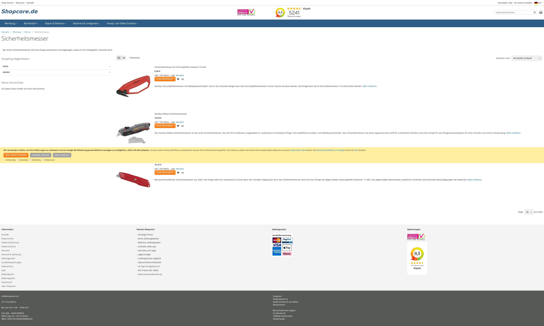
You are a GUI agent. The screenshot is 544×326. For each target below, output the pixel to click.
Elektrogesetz (7, 274)
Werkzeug (17, 32)
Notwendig (10, 160)
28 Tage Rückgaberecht (149, 266)
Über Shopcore (8, 286)
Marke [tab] (6, 72)
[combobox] (516, 12)
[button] (538, 2)
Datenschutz (7, 266)
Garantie (5, 250)
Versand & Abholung (11, 254)
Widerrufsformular (10, 242)
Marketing (36, 160)
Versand (180, 75)
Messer (28, 32)
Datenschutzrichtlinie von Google (330, 150)
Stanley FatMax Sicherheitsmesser (171, 113)
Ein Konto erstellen (523, 2)
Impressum (6, 282)
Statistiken (23, 160)
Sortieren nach (503, 58)
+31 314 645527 (8, 302)
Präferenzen (49, 160)
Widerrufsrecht (8, 246)
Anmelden (503, 2)
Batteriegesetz (8, 278)
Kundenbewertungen (11, 262)
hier (356, 150)
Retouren (20, 2)
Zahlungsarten (8, 258)
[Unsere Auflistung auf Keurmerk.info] (246, 14)
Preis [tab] (5, 66)
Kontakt (30, 2)
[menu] (272, 23)
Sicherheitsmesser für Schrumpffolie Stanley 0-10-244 (180, 67)
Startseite (5, 32)
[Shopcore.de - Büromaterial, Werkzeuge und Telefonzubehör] (19, 12)
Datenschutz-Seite (298, 150)
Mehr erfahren (370, 86)
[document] (272, 155)
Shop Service (7, 2)
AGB (3, 270)
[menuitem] (10, 23)
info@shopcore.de (10, 296)
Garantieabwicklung (152, 274)
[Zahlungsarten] (282, 255)
